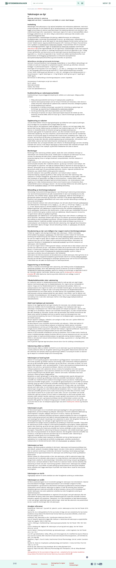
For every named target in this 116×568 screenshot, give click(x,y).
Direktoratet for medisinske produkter (51, 45)
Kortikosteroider (32, 215)
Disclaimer (34, 564)
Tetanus (30, 447)
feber (62, 338)
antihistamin (35, 210)
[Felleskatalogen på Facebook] (92, 564)
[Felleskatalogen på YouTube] (99, 564)
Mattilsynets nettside (73, 402)
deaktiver (40, 8)
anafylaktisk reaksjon (41, 185)
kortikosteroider (78, 208)
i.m (60, 68)
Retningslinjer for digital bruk (58, 564)
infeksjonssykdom (68, 236)
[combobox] (54, 3)
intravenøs (53, 63)
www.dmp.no (32, 48)
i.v (57, 68)
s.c (65, 68)
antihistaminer (83, 203)
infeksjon (42, 319)
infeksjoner (38, 385)
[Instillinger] (87, 557)
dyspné (51, 196)
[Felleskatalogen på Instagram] (95, 564)
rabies (71, 526)
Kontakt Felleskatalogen (73, 564)
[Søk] (78, 3)
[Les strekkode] (82, 3)
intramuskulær (62, 441)
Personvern (44, 564)
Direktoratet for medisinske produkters (63, 46)
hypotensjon (62, 196)
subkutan (72, 441)
